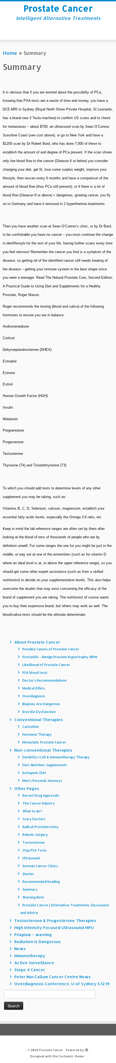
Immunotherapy (29, 955)
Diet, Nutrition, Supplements (44, 765)
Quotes (28, 874)
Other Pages (26, 788)
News (20, 948)
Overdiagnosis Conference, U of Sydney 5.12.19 (62, 983)
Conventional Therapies (38, 719)
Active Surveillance (34, 962)
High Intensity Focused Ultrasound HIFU (54, 927)
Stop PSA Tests (34, 850)
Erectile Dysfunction (39, 712)
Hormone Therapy (37, 734)
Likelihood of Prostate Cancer (46, 665)
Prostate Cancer (58, 8)
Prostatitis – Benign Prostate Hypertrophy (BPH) (59, 657)
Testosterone (33, 842)
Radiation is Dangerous (37, 941)
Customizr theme (71, 1056)
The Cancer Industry (38, 803)
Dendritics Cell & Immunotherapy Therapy (56, 757)
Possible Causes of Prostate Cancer (50, 649)
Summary (29, 889)
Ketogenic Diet (34, 773)
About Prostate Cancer (37, 642)
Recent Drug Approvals (40, 795)
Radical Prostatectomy (40, 827)
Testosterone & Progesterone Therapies (55, 920)
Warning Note (33, 897)
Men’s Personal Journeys (42, 781)
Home (10, 53)
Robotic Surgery (35, 835)
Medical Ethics (33, 688)
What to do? (32, 811)
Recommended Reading (41, 882)
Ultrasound (31, 858)
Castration (30, 727)
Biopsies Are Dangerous (41, 704)
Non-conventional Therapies (43, 750)
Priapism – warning (33, 934)
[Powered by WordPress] (86, 1049)
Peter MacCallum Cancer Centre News (52, 976)
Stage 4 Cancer (29, 969)
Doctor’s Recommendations (44, 680)
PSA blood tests (34, 673)
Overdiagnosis (33, 696)
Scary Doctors (33, 819)
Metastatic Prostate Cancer (44, 742)
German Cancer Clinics (40, 866)
